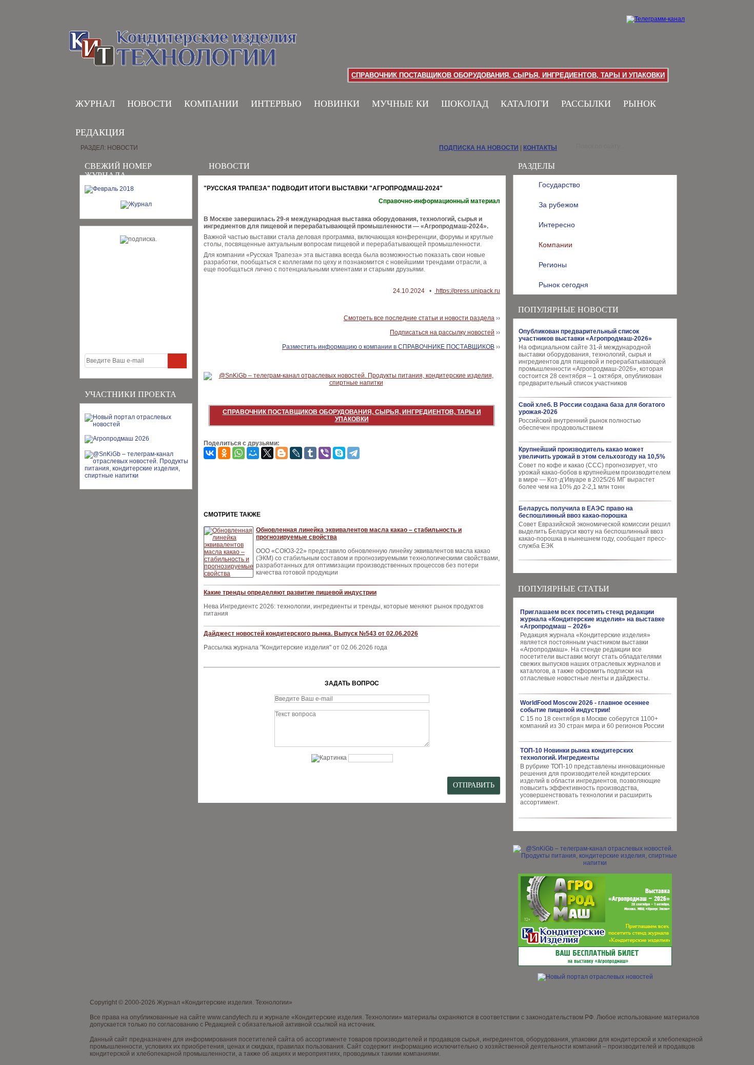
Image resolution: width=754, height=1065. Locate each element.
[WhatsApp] (238, 453)
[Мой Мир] (253, 453)
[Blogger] (281, 453)
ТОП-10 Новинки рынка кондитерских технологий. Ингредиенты (576, 754)
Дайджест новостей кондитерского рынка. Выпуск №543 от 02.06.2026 (311, 633)
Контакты (540, 147)
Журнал (95, 103)
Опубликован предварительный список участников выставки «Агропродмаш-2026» (585, 335)
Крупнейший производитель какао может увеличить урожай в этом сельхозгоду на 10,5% (592, 453)
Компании (211, 103)
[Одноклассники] (224, 453)
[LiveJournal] (296, 453)
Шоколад (464, 103)
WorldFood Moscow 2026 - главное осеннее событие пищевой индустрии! (584, 706)
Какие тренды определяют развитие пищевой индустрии (290, 592)
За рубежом (559, 205)
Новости (149, 103)
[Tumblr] (310, 453)
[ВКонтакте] (210, 453)
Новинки (337, 103)
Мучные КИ (400, 103)
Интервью (276, 103)
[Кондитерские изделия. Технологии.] (136, 46)
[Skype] (339, 453)
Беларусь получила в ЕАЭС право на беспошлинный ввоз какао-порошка (576, 512)
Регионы (553, 265)
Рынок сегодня (563, 285)
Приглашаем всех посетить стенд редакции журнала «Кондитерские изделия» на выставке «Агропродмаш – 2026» (592, 619)
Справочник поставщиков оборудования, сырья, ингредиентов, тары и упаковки (508, 75)
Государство (559, 185)
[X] (267, 453)
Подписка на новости (479, 147)
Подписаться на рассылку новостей (442, 332)
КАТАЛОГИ (525, 103)
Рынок (639, 103)
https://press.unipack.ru (467, 290)
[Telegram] (353, 453)
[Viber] (325, 453)
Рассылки (586, 103)
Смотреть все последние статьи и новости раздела (419, 318)
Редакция (100, 132)
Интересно (557, 225)
